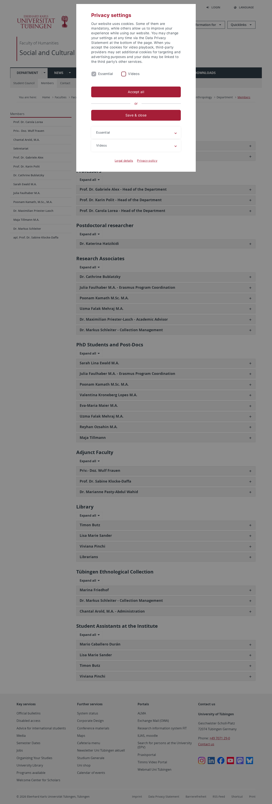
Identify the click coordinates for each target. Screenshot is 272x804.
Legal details (124, 161)
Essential (105, 74)
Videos (134, 74)
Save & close (136, 115)
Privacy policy (147, 161)
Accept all (136, 92)
